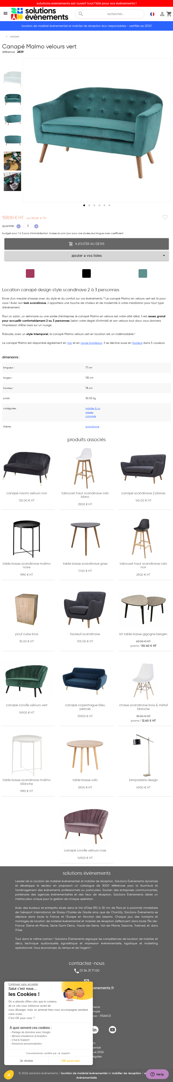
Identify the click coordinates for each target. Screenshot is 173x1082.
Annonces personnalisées (27, 1043)
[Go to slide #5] (13, 160)
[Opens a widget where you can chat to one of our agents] (157, 1074)
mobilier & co (92, 408)
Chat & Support (20, 1039)
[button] (9, 1075)
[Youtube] (113, 1033)
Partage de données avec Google (31, 1032)
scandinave (92, 426)
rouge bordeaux (91, 343)
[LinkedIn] (95, 1033)
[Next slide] (164, 130)
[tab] (84, 205)
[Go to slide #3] (13, 119)
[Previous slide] (30, 130)
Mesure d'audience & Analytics (29, 1036)
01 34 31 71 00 (89, 970)
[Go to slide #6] (13, 181)
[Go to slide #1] (13, 78)
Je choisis (26, 1060)
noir (69, 343)
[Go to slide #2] (13, 99)
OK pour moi (71, 1060)
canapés (90, 416)
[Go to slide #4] (13, 140)
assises (89, 412)
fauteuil (137, 343)
